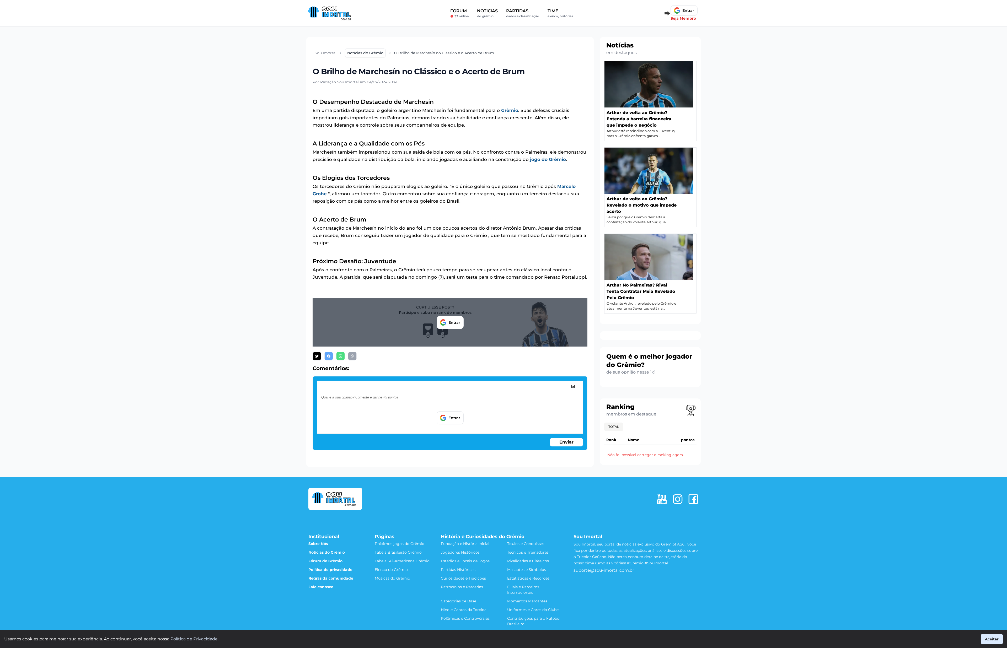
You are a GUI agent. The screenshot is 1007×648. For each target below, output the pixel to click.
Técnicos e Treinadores (528, 552)
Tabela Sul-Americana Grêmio (402, 561)
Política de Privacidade (194, 638)
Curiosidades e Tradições (463, 578)
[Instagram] (677, 499)
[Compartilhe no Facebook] (328, 356)
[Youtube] (662, 499)
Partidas (522, 13)
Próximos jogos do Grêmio (399, 543)
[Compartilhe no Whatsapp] (340, 356)
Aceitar (992, 639)
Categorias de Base (458, 601)
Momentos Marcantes (527, 601)
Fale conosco (320, 587)
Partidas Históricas (458, 569)
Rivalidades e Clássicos (528, 561)
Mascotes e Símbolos (526, 569)
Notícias (487, 13)
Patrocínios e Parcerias (462, 587)
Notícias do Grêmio (326, 552)
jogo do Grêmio (548, 159)
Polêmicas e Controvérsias (465, 618)
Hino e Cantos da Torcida (463, 609)
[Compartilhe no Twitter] (317, 356)
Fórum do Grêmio (325, 561)
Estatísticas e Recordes (528, 578)
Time (560, 13)
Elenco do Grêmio (391, 569)
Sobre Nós (318, 543)
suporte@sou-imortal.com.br (604, 570)
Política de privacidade (330, 569)
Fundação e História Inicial (465, 543)
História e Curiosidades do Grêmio (482, 536)
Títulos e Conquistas (525, 543)
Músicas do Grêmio (392, 578)
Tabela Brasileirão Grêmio (398, 552)
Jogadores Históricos (460, 552)
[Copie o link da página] (352, 356)
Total (613, 427)
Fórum (459, 13)
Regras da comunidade (330, 578)
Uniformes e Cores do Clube (533, 609)
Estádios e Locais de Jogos (465, 561)
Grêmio (509, 110)
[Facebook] (693, 499)
